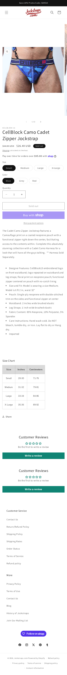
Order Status (13, 548)
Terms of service (34, 663)
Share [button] (9, 416)
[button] (6, 12)
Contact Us (12, 519)
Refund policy (14, 563)
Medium (26, 168)
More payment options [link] (34, 223)
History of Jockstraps (18, 613)
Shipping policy (51, 663)
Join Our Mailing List (17, 620)
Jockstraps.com (21, 658)
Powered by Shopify (36, 658)
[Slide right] (40, 121)
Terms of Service (15, 556)
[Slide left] (26, 121)
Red (36, 181)
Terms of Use (13, 591)
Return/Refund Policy (18, 526)
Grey (23, 181)
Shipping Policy (15, 534)
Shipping (5, 150)
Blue (10, 181)
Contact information (35, 668)
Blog (9, 605)
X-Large (58, 168)
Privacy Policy (14, 583)
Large (42, 168)
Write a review (33, 455)
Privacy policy (18, 663)
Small (11, 168)
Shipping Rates (14, 541)
